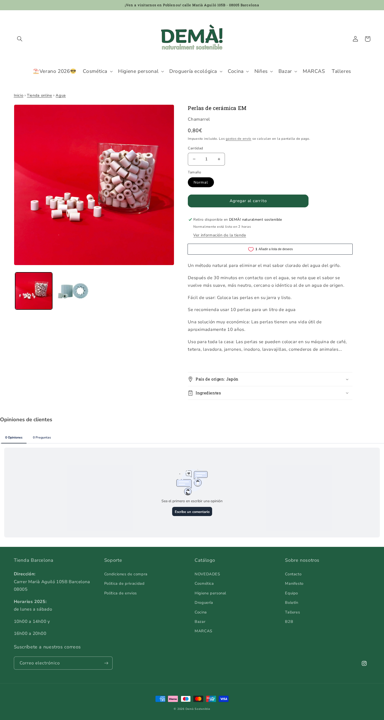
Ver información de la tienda (219, 235)
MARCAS (203, 631)
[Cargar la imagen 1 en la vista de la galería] (34, 291)
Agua (61, 95)
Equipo (291, 593)
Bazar (200, 621)
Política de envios (120, 593)
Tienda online (39, 95)
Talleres (292, 612)
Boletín (291, 602)
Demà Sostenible (197, 709)
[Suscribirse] (106, 663)
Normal (201, 182)
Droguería (204, 602)
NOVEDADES (207, 574)
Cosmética (204, 583)
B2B (289, 621)
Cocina (201, 612)
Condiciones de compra (126, 574)
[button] (20, 39)
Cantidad (195, 148)
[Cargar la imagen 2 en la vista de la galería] (73, 291)
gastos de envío (238, 138)
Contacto (293, 574)
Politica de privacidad (124, 583)
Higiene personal (210, 593)
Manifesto (294, 583)
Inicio (19, 95)
